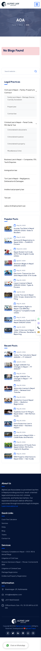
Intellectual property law (14, 189)
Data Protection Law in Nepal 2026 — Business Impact (23, 426)
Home (14, 25)
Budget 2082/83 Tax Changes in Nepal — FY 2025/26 (23, 379)
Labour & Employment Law (14, 206)
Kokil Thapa (32, 628)
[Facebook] (8, 633)
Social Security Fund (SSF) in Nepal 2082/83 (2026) (25, 321)
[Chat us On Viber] (33, 633)
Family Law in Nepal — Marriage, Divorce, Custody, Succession (21, 98)
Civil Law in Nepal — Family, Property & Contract (19, 91)
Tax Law (7, 198)
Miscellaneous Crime (14, 151)
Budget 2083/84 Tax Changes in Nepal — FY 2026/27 (23, 367)
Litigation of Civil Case (10, 558)
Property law (11, 107)
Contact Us (6, 538)
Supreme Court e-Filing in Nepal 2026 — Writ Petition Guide (24, 414)
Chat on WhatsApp (17, 645)
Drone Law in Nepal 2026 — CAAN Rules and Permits (24, 436)
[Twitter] (13, 633)
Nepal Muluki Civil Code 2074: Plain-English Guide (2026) (24, 254)
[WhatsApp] (39, 319)
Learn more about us (10, 506)
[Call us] (39, 328)
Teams (4, 535)
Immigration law (10, 170)
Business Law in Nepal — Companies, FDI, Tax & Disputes (20, 160)
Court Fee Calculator (9, 519)
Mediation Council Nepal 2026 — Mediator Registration (23, 402)
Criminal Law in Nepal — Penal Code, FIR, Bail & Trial (18, 123)
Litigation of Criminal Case (11, 568)
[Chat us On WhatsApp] (28, 633)
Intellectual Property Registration (14, 576)
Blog (3, 531)
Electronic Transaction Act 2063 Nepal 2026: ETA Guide (25, 274)
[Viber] (39, 323)
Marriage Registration (10, 572)
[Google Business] (23, 633)
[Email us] (39, 332)
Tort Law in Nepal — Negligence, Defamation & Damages (17, 179)
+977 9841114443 (12, 600)
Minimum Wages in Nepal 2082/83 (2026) (24, 265)
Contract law (12, 114)
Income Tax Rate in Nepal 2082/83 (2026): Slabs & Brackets (24, 230)
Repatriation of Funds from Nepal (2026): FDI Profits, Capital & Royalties (25, 447)
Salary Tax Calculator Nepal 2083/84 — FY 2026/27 (25, 356)
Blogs (21, 25)
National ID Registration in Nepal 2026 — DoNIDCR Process (24, 242)
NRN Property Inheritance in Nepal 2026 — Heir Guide (25, 458)
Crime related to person (15, 137)
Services (5, 523)
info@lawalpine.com (13, 594)
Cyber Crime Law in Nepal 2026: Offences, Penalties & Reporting (25, 332)
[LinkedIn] (18, 633)
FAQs (4, 527)
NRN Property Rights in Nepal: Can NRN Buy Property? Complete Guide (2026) (24, 310)
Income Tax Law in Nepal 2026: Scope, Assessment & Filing (25, 297)
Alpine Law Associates (23, 626)
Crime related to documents (17, 130)
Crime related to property (16, 144)
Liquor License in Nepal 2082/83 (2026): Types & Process (23, 285)
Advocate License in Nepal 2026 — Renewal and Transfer (24, 390)
